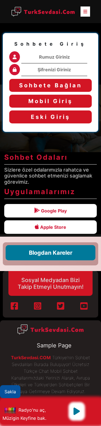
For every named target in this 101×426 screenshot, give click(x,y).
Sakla (10, 391)
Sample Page (54, 345)
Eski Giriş (50, 117)
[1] (76, 411)
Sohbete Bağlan (50, 85)
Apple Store (52, 227)
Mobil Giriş (50, 101)
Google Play (53, 211)
